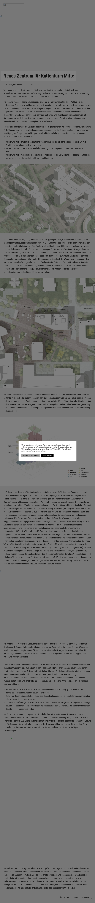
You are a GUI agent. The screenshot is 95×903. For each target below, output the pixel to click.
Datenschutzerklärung (38, 451)
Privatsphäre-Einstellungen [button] (31, 455)
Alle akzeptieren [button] (47, 455)
